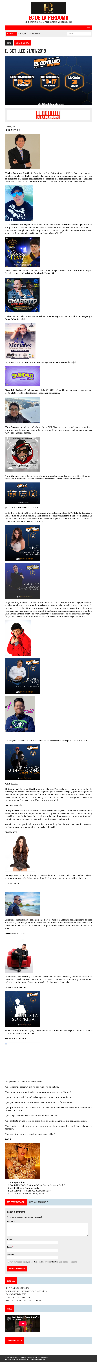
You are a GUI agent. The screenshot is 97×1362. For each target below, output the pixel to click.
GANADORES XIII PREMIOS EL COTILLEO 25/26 (26, 1291)
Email (9, 1247)
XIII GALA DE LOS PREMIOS (17, 1288)
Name (10, 1239)
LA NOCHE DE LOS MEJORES (17, 1297)
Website (10, 1254)
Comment (11, 1221)
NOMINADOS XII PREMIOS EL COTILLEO (23, 1300)
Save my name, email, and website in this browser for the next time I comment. (43, 1261)
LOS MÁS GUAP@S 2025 (15, 1294)
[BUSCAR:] (79, 33)
